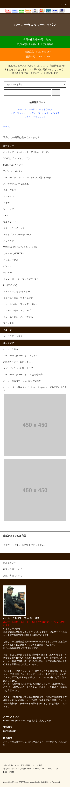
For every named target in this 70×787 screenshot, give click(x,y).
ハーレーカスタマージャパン (35, 25)
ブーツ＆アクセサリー (13, 336)
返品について (43, 765)
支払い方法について (11, 765)
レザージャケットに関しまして (18, 368)
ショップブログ (52, 769)
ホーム (6, 127)
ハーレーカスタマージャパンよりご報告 (22, 381)
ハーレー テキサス (27, 109)
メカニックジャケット (35, 117)
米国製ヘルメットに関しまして (18, 362)
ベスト (45, 113)
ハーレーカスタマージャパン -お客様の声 (23, 374)
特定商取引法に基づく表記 (14, 769)
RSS (5, 772)
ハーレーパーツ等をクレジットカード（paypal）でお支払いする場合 (35, 389)
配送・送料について (29, 765)
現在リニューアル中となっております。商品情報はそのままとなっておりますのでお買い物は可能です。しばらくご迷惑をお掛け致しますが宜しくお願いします (35, 69)
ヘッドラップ (45, 109)
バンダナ (55, 113)
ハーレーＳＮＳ (10, 349)
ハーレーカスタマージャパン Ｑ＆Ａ (20, 356)
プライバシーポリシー (35, 769)
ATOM (11, 772)
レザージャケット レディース (25, 113)
